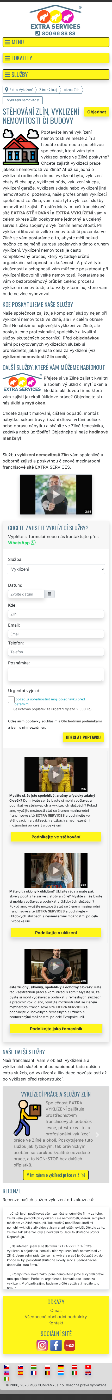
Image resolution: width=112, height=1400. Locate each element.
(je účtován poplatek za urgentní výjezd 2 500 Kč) (52, 709)
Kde (11, 605)
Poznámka (18, 662)
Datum (14, 585)
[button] (56, 42)
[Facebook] (56, 1344)
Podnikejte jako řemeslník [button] (56, 1028)
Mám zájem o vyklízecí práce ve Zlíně (56, 1175)
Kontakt (56, 1322)
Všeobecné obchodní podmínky (56, 1316)
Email (13, 625)
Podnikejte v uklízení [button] (56, 932)
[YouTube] (70, 1344)
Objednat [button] (96, 111)
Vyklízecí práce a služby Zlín (56, 1094)
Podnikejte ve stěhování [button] (56, 836)
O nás (55, 1310)
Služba (14, 559)
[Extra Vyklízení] (55, 16)
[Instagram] (42, 1344)
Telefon (15, 642)
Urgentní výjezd (23, 690)
